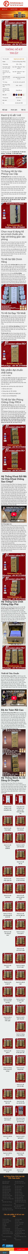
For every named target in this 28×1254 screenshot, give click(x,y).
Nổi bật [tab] (4, 110)
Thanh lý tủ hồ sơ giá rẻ (7, 983)
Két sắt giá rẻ (18, 1191)
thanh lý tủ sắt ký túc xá (7, 1154)
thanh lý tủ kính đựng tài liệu (20, 1068)
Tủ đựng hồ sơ (18, 1228)
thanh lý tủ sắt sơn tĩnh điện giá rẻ (20, 915)
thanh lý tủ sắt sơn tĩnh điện (20, 1085)
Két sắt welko (18, 1189)
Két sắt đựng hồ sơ (7, 1205)
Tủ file (3, 1227)
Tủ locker (17, 1225)
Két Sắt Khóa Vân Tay (20, 1200)
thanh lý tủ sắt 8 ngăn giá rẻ (20, 1137)
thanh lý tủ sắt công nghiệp (7, 829)
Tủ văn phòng (18, 1232)
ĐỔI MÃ (5, 9)
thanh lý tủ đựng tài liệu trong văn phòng (8, 1069)
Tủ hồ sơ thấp (18, 1219)
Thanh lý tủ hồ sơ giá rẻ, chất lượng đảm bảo (7, 808)
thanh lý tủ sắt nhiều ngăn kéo (7, 879)
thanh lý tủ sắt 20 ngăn (20, 983)
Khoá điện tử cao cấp (7, 1210)
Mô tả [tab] (23, 110)
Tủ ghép (4, 1225)
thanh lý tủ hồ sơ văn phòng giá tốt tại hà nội (7, 915)
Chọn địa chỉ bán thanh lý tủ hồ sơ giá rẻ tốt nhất (20, 1119)
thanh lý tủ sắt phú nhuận (20, 1170)
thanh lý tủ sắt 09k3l (7, 966)
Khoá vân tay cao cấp (20, 1208)
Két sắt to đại (5, 1192)
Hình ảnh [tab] (14, 110)
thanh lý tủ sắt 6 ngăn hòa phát (20, 1018)
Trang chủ (7, 1249)
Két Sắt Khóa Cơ (19, 1198)
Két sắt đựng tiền (6, 1189)
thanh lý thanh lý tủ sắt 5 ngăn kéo (20, 1000)
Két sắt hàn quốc (6, 1191)
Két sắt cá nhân (19, 1194)
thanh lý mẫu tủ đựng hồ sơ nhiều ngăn (8, 1018)
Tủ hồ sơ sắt (5, 1222)
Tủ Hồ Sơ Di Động (6, 1236)
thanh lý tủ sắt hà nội (7, 1137)
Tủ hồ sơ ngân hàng (7, 1232)
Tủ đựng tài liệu (6, 1228)
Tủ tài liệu (17, 1221)
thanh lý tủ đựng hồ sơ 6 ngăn (20, 966)
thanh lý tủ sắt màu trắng (20, 1154)
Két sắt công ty (18, 1192)
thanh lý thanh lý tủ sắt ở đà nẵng (20, 879)
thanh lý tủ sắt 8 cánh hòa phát (20, 845)
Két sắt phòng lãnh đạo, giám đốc (19, 1205)
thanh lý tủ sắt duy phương (20, 829)
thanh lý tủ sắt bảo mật (7, 1102)
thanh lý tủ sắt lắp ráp (20, 862)
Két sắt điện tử (6, 1187)
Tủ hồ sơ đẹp (5, 1219)
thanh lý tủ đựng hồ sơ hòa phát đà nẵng (8, 1000)
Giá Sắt (4, 1239)
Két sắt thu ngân (6, 1197)
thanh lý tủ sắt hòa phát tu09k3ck (7, 846)
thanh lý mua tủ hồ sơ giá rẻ (20, 932)
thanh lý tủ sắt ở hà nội (8, 1170)
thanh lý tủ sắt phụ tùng (7, 896)
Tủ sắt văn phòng (6, 1221)
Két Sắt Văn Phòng (7, 1202)
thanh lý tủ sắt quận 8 (7, 1051)
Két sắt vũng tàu (6, 1186)
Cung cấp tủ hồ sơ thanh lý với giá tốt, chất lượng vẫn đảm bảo (20, 810)
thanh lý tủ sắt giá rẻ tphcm (7, 1119)
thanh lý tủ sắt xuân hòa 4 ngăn (20, 949)
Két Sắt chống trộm (7, 1208)
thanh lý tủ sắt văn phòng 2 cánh (7, 933)
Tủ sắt (16, 1227)
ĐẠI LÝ (22, 9)
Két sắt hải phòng (19, 1181)
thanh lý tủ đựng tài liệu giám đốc (20, 1051)
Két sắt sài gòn (6, 1181)
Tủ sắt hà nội (15, 152)
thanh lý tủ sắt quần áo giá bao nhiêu (20, 897)
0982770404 (21, 1249)
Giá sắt (4, 1224)
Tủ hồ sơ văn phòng (20, 1230)
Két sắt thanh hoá (19, 1186)
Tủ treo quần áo (19, 1224)
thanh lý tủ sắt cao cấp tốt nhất (20, 1102)
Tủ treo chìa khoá (19, 1222)
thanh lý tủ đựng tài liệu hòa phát (20, 1034)
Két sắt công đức (19, 1197)
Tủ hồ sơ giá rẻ (6, 1230)
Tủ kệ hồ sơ (18, 1239)
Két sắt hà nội (18, 1187)
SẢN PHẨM (14, 9)
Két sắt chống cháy (19, 1195)
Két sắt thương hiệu (7, 1195)
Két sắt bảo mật (6, 1194)
